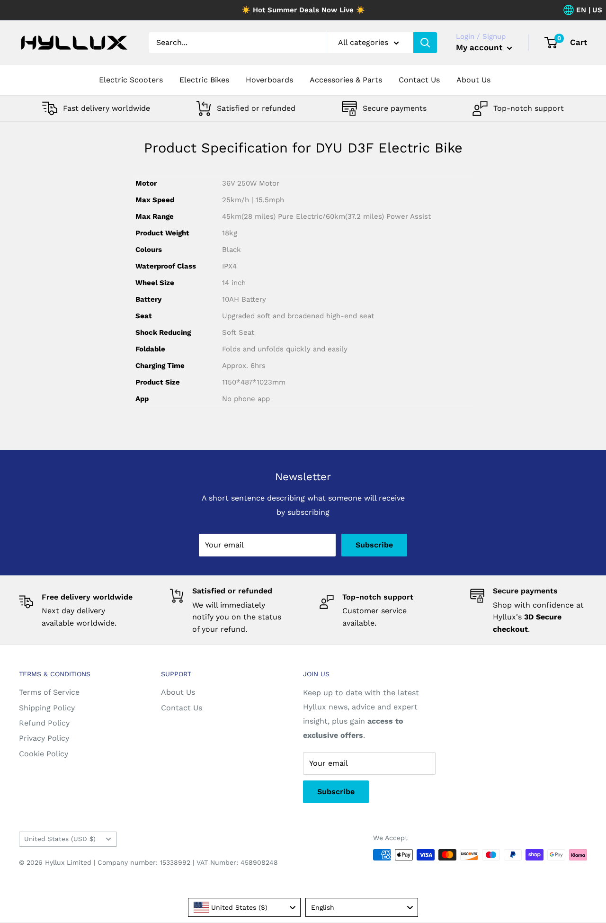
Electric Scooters (131, 79)
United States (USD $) (60, 838)
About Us (473, 79)
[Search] (425, 42)
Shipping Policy (47, 707)
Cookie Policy (43, 753)
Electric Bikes (204, 79)
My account (480, 47)
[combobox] (244, 907)
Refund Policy (44, 722)
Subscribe (374, 544)
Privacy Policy (44, 738)
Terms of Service (49, 692)
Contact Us (419, 79)
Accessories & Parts (346, 79)
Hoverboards (269, 79)
